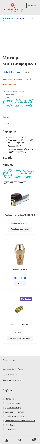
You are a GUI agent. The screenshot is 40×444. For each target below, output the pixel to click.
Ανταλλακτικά (22, 18)
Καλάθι (31, 438)
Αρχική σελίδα (10, 18)
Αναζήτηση (20, 440)
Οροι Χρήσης (10, 425)
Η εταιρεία (9, 399)
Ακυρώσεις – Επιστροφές (15, 412)
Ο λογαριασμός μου (6, 440)
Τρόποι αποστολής (13, 408)
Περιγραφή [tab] (7, 117)
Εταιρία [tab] (6, 124)
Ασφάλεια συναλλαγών (14, 416)
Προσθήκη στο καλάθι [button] (20, 229)
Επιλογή (20, 284)
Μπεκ (31, 18)
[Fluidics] (19, 102)
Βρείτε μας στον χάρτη (12, 380)
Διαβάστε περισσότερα (20, 338)
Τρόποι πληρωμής (12, 403)
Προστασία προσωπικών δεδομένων (20, 421)
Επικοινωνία (10, 429)
